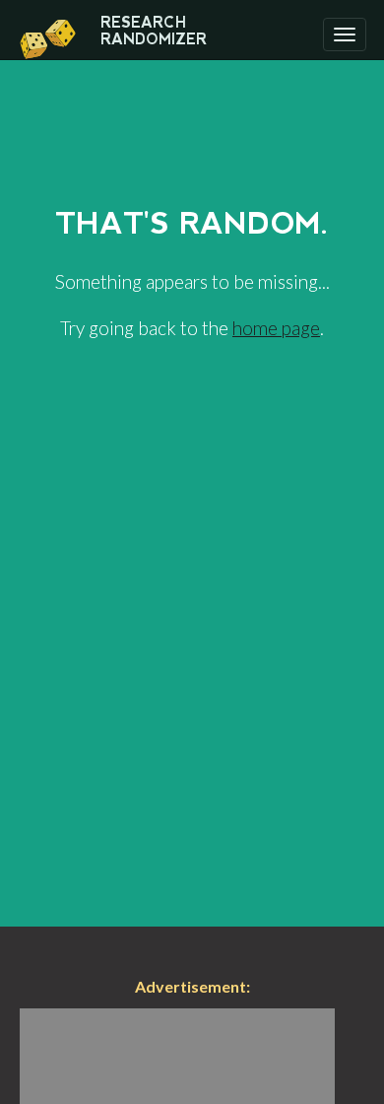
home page (276, 327)
